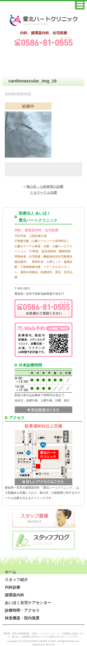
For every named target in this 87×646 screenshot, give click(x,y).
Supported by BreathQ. (43, 644)
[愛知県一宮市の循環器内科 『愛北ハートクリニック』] (43, 26)
